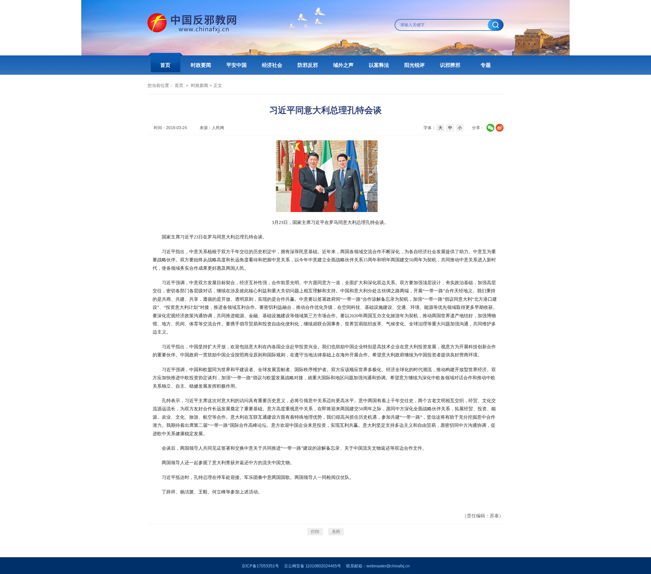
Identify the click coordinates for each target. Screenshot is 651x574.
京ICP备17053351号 (260, 566)
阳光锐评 (414, 65)
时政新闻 (199, 85)
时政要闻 (201, 65)
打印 (315, 532)
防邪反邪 (308, 65)
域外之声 (343, 65)
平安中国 (236, 65)
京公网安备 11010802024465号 (312, 566)
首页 (165, 65)
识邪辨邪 (450, 65)
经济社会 (272, 65)
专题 (486, 65)
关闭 (336, 532)
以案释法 (379, 65)
